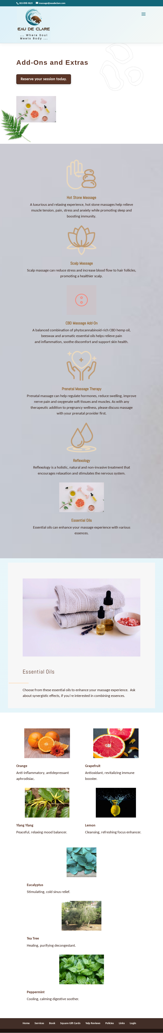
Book (52, 1023)
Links (122, 1023)
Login (133, 1023)
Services (39, 1023)
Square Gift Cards (70, 1023)
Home (26, 1023)
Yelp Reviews (92, 1023)
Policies (109, 1023)
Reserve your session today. (44, 79)
